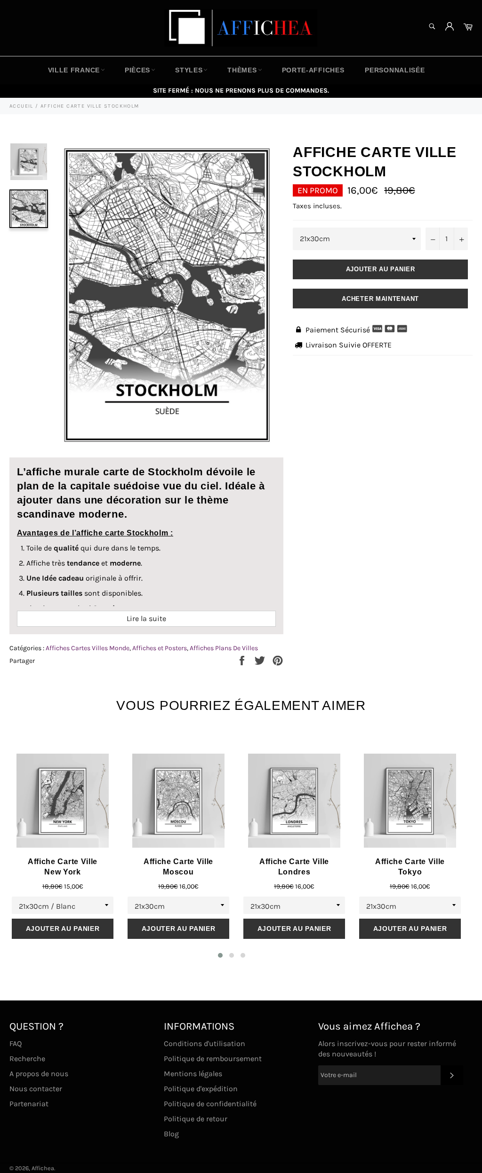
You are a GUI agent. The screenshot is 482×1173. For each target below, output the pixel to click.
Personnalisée (395, 70)
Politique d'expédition (201, 1088)
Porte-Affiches (313, 70)
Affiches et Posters (159, 648)
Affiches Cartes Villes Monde (87, 648)
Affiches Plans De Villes (224, 648)
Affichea (43, 1168)
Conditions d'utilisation (204, 1043)
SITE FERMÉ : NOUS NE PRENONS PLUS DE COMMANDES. (241, 90)
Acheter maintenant (380, 298)
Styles (188, 70)
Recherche (27, 1058)
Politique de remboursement (213, 1058)
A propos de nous (38, 1073)
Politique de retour (195, 1118)
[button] (220, 955)
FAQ (15, 1043)
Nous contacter (35, 1088)
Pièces (137, 70)
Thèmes (242, 70)
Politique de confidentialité (210, 1103)
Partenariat (28, 1103)
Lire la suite (146, 618)
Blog (171, 1133)
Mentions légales (193, 1073)
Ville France (74, 70)
